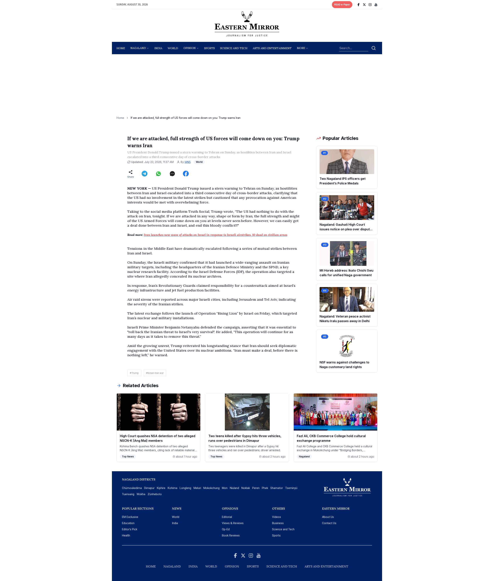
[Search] (373, 48)
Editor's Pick (129, 529)
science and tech (233, 48)
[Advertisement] (247, 87)
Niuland (234, 488)
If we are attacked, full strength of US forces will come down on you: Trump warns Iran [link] (185, 117)
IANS (188, 162)
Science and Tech (283, 529)
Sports (276, 535)
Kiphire (161, 488)
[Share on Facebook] (186, 173)
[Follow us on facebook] (358, 4)
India (158, 48)
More (301, 48)
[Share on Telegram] (144, 173)
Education (128, 523)
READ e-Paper (342, 4)
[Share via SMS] (172, 173)
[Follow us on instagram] (370, 4)
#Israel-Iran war (155, 373)
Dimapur (149, 488)
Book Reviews (231, 535)
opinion (190, 48)
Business (278, 523)
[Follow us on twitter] (364, 4)
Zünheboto (155, 494)
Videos (276, 517)
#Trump (134, 373)
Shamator (276, 488)
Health (126, 535)
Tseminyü (291, 488)
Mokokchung (211, 488)
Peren (256, 488)
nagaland (138, 48)
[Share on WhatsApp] (158, 173)
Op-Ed (226, 529)
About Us (328, 517)
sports (209, 48)
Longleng (185, 488)
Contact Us (329, 523)
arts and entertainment (272, 48)
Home (121, 48)
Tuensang (128, 494)
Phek (265, 488)
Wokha (141, 494)
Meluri (197, 488)
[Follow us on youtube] (375, 4)
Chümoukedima (132, 488)
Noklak (245, 488)
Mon (225, 488)
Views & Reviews (233, 523)
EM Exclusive (130, 517)
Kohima (172, 488)
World (173, 48)
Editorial (227, 517)
